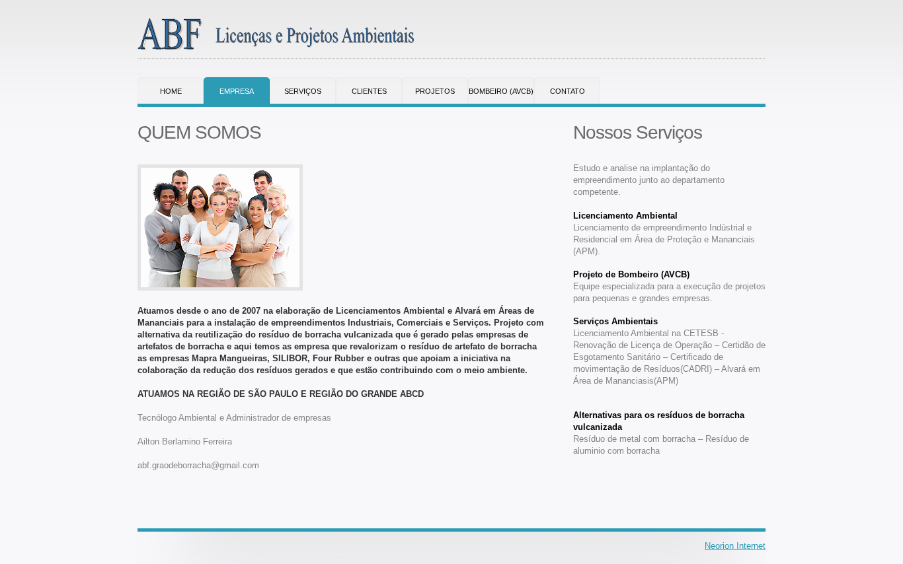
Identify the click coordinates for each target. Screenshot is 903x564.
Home (171, 91)
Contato (567, 91)
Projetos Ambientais (435, 95)
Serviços (302, 91)
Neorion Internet (735, 546)
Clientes (369, 91)
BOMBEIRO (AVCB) (501, 91)
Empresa (236, 91)
